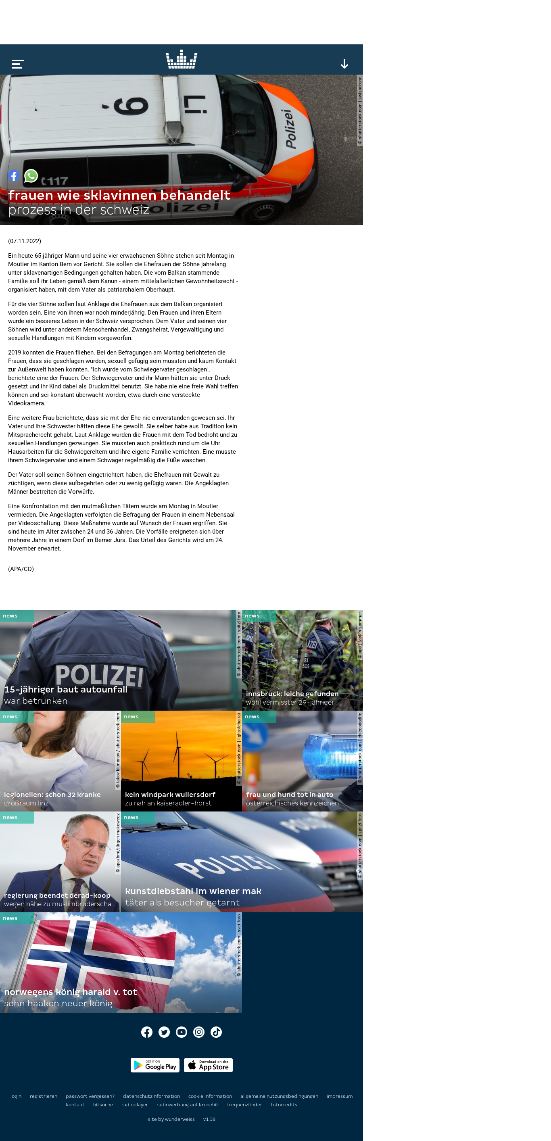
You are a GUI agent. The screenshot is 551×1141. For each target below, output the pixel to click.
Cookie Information (210, 1096)
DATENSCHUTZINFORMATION (152, 1096)
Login (15, 1096)
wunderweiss (180, 1119)
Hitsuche (103, 1105)
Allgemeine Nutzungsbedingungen (279, 1096)
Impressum (340, 1096)
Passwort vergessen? (90, 1096)
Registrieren (43, 1096)
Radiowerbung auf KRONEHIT (188, 1105)
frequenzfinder (245, 1105)
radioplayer (135, 1105)
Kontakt (76, 1105)
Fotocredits (284, 1105)
